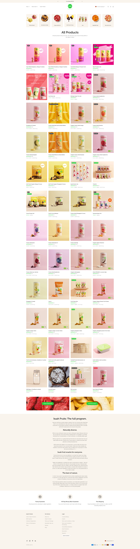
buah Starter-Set (74, 184)
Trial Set (95, 184)
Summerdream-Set (97, 213)
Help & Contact (48, 518)
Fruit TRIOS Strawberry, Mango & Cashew (57, 66)
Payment (64, 533)
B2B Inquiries (29, 518)
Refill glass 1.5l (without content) (33, 389)
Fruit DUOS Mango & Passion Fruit (78, 66)
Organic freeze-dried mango (77, 125)
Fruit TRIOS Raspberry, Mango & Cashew (35, 66)
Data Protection (65, 528)
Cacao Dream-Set (30, 213)
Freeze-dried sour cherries (32, 272)
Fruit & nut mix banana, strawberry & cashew (36, 360)
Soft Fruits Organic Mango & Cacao (34, 184)
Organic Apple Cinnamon (98, 242)
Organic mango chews (31, 330)
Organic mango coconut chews (55, 330)
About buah (34, 6)
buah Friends (42, 6)
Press (27, 525)
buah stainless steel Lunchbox (99, 360)
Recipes (46, 525)
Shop (27, 6)
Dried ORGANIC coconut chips (100, 272)
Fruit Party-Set (51, 96)
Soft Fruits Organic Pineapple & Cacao (57, 184)
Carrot (49, 301)
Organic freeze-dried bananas (77, 154)
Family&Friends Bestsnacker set (78, 360)
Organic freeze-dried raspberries (100, 154)
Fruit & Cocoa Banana (53, 213)
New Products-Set (97, 66)
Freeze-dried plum (30, 242)
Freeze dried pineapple (31, 154)
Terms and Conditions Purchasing (66, 524)
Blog (46, 527)
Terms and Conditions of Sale (68, 521)
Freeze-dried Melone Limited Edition (56, 154)
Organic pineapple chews (76, 330)
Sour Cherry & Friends (98, 389)
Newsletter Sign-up (49, 523)
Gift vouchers (74, 389)
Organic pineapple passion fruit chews (101, 330)
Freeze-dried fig (74, 242)
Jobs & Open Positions (31, 516)
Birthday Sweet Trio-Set (76, 96)
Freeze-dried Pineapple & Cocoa (78, 213)
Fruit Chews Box (74, 301)
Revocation (64, 531)
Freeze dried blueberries (53, 272)
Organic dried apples (75, 272)
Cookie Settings (65, 516)
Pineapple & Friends (30, 301)
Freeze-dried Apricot (53, 242)
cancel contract (66, 535)
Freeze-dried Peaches (98, 125)
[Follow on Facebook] (27, 541)
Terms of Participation (31, 523)
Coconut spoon (51, 389)
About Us (47, 516)
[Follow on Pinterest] (32, 541)
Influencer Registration (31, 521)
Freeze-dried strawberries (99, 96)
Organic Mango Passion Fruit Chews (101, 301)
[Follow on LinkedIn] (35, 541)
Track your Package (49, 521)
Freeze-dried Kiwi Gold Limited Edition (57, 125)
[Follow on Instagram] (30, 541)
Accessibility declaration (67, 526)
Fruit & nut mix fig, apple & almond (56, 360)
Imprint (63, 518)
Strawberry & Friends (31, 125)
